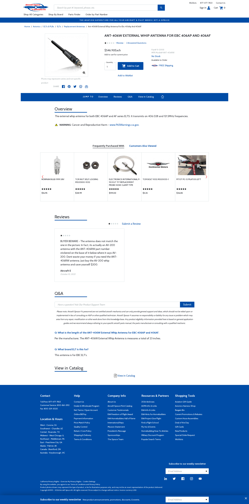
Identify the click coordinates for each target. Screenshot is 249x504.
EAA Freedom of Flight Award (120, 414)
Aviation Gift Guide (183, 401)
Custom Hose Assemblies (186, 418)
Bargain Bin (180, 410)
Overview (103, 96)
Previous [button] (42, 177)
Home (27, 26)
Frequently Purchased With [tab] (108, 145)
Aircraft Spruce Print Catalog (120, 406)
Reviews (118, 96)
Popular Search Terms (151, 439)
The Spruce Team (115, 439)
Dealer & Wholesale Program (86, 406)
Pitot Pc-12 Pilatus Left (188, 179)
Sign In (203, 7)
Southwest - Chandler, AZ (51, 428)
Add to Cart (132, 66)
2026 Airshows (147, 401)
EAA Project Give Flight (151, 418)
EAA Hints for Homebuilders (153, 414)
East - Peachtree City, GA (51, 442)
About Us (112, 401)
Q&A (130, 96)
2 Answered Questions (136, 43)
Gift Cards (179, 427)
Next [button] (206, 177)
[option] (66, 55)
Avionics (36, 26)
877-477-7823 (206, 3)
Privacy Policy (95, 484)
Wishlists (193, 3)
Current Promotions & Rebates (188, 414)
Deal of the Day (182, 422)
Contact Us (220, 3)
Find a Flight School (150, 422)
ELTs (59, 26)
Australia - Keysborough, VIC (52, 452)
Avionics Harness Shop (185, 406)
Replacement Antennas (74, 26)
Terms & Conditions (83, 439)
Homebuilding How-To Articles (154, 431)
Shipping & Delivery (82, 435)
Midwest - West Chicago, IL (52, 435)
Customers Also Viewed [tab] (142, 145)
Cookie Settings (89, 481)
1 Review (119, 43)
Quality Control (80, 427)
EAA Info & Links (148, 410)
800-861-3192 (63, 405)
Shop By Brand (55, 14)
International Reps (116, 422)
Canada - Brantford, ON (50, 449)
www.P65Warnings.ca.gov (124, 124)
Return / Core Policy (82, 431)
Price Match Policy (82, 422)
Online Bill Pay (80, 414)
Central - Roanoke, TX (50, 432)
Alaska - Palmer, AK (48, 446)
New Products (181, 431)
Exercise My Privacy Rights (71, 481)
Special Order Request (185, 435)
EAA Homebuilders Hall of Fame (121, 418)
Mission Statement (116, 427)
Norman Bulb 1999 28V (53, 179)
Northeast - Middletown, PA (52, 439)
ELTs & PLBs (49, 26)
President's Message (117, 431)
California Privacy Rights (49, 481)
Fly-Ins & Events (148, 427)
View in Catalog (146, 96)
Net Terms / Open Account (86, 410)
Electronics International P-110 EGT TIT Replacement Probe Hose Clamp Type (124, 182)
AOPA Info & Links (149, 406)
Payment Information (83, 418)
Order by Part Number (97, 14)
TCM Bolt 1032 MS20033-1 (156, 179)
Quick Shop (57, 193)
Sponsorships (114, 435)
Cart (219, 7)
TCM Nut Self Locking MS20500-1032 (86, 180)
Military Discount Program (152, 435)
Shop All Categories (33, 14)
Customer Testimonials (118, 410)
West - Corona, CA (48, 425)
